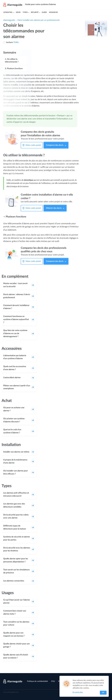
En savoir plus (78, 692)
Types (25, 12)
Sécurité (34, 12)
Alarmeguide (9, 20)
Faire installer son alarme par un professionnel (39, 20)
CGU (53, 681)
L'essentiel (8, 12)
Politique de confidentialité (37, 681)
